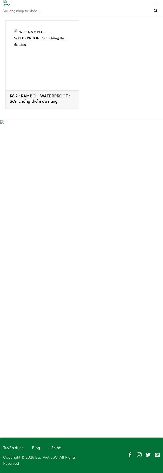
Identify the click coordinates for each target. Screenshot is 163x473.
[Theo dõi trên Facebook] (130, 455)
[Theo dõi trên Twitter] (148, 455)
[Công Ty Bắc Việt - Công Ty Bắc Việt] (27, 3)
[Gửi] (155, 11)
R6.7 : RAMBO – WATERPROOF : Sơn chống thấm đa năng (40, 99)
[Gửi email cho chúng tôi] (157, 455)
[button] (157, 5)
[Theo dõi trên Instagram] (139, 455)
